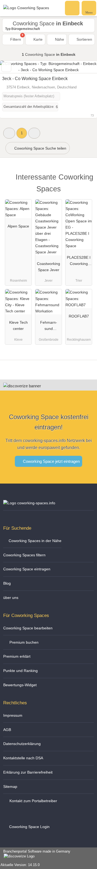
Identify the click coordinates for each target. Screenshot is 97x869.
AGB (7, 729)
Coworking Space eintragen (26, 569)
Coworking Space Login (29, 827)
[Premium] (86, 178)
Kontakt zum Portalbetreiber (32, 801)
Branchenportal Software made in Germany (35, 854)
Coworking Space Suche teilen (39, 148)
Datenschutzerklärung (22, 744)
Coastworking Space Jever (48, 266)
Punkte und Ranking (20, 670)
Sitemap (10, 786)
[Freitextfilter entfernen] (72, 7)
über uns (10, 597)
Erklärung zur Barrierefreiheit (28, 772)
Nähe (59, 39)
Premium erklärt (16, 656)
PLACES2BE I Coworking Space (79, 261)
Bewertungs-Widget (20, 685)
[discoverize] (22, 386)
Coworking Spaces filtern (24, 555)
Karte (37, 39)
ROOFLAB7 (79, 316)
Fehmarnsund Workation (48, 326)
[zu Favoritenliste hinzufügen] (6, 67)
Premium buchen (23, 642)
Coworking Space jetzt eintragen (51, 461)
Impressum (12, 715)
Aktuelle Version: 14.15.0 (20, 865)
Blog (7, 583)
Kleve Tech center (18, 325)
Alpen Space (18, 226)
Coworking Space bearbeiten (28, 628)
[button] (9, 133)
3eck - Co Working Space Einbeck (35, 78)
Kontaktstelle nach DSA (23, 758)
